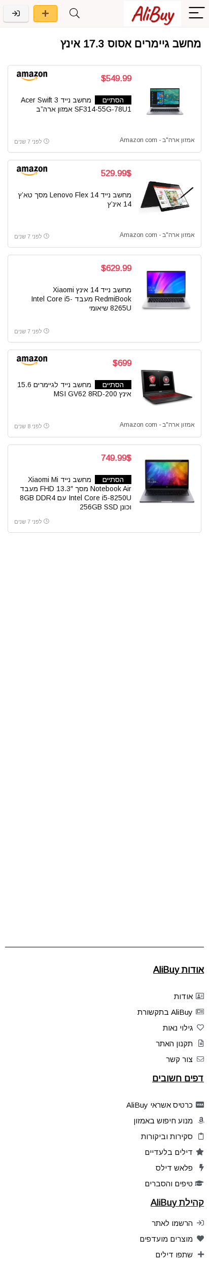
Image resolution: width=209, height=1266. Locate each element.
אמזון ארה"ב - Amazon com (157, 140)
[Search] (74, 13)
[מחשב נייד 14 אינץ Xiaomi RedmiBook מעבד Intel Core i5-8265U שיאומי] (167, 291)
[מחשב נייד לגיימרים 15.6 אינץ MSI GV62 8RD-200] (167, 386)
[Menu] (197, 13)
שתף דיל (45, 13)
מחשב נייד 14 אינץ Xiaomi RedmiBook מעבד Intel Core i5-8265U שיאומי (81, 299)
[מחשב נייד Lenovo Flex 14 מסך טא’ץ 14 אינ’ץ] (167, 196)
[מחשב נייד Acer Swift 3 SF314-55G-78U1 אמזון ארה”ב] (167, 102)
